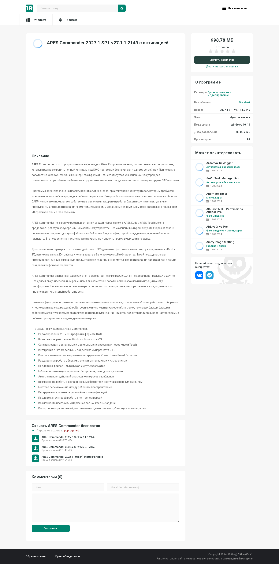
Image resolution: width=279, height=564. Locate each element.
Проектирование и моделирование (219, 94)
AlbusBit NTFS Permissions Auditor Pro (224, 210)
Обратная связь (36, 556)
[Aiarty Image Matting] (199, 246)
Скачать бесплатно (222, 59)
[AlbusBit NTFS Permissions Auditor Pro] (199, 213)
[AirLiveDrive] (199, 230)
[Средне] (222, 53)
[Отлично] (233, 53)
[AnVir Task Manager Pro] (199, 182)
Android (72, 19)
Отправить (51, 528)
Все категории (237, 8)
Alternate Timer (216, 193)
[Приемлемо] (216, 53)
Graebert (244, 102)
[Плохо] (211, 53)
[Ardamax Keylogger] (199, 167)
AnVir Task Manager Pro (222, 178)
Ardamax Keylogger (219, 163)
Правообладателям (67, 556)
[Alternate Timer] (199, 197)
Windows (40, 19)
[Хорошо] (228, 53)
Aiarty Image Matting (220, 242)
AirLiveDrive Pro (217, 226)
